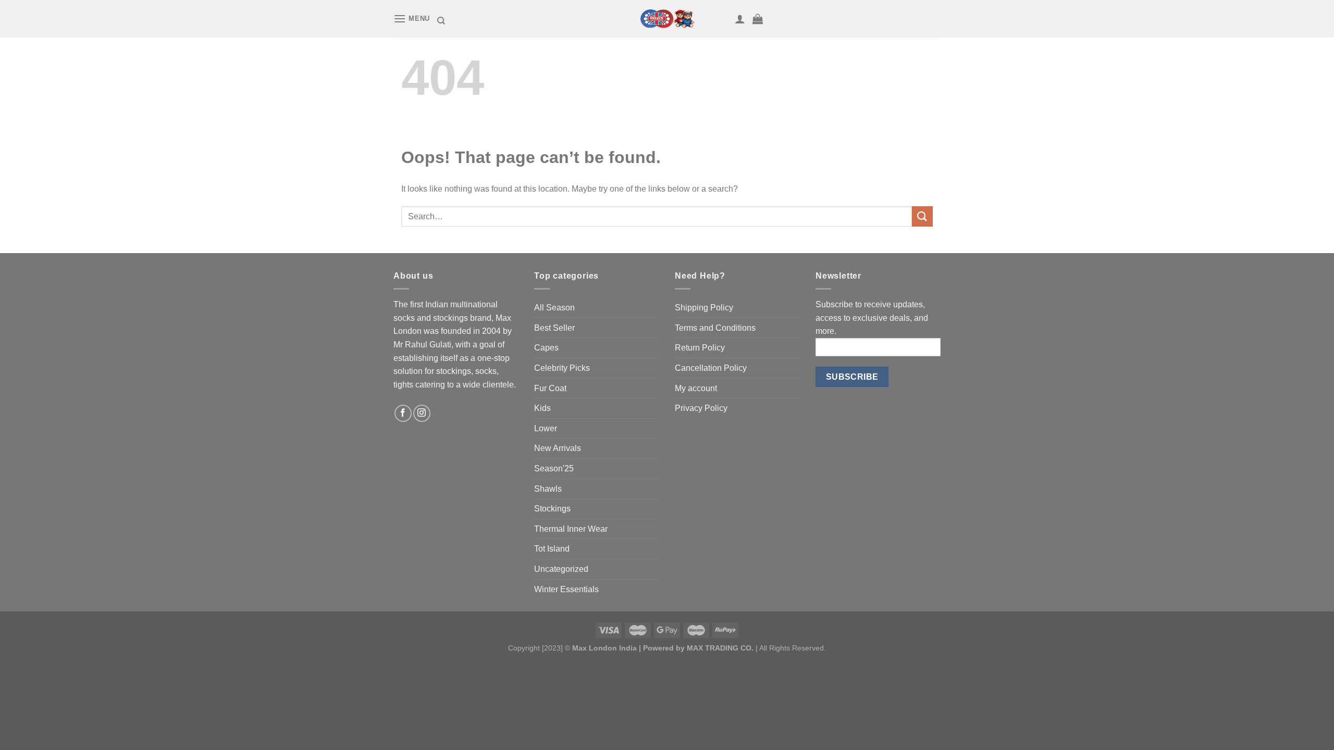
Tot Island (552, 548)
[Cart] (757, 18)
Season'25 (554, 468)
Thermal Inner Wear (571, 528)
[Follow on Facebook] (403, 413)
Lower (545, 428)
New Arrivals (557, 448)
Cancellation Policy (711, 368)
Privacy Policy (701, 408)
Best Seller (554, 327)
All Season (554, 307)
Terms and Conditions (715, 327)
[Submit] (922, 216)
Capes (546, 347)
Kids (542, 408)
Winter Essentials (566, 589)
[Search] (441, 21)
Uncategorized (561, 569)
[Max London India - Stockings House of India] (667, 19)
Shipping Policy (704, 307)
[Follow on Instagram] (421, 413)
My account (696, 388)
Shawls (548, 488)
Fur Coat (550, 388)
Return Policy (700, 347)
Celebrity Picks (562, 368)
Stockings (552, 508)
